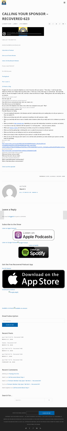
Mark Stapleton (6, 388)
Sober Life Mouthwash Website (10, 61)
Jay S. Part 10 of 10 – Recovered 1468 (12, 337)
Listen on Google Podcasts (9, 242)
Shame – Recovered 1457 (9, 343)
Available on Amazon (8, 308)
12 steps (47, 176)
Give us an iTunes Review (9, 55)
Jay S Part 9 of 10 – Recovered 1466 (12, 348)
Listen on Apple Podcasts (9, 228)
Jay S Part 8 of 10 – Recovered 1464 (12, 354)
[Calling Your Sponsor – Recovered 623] (49, 24)
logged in (11, 216)
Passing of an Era (14, 374)
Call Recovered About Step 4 (16, 377)
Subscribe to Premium (8, 50)
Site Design (37, 424)
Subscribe (10, 324)
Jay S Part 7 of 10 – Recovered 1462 (12, 360)
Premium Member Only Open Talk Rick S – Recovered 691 (24, 381)
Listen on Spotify (33, 245)
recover (59, 176)
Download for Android (8, 289)
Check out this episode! (8, 166)
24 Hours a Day (6, 86)
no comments (23, 23)
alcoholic (53, 176)
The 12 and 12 (6, 81)
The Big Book (5, 76)
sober (63, 176)
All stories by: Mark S (29, 192)
